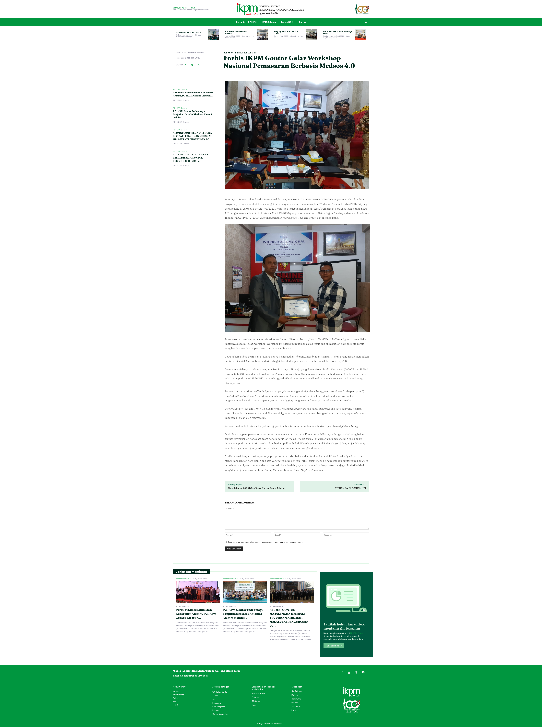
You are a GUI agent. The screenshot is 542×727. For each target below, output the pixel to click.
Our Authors (296, 691)
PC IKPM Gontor (180, 90)
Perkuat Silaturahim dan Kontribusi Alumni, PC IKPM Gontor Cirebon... (193, 94)
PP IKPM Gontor (357, 633)
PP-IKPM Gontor (195, 52)
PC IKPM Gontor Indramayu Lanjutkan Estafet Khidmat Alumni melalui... (192, 114)
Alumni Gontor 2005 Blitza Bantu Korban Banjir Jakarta (256, 488)
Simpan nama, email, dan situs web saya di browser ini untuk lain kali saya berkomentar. (265, 542)
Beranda (228, 53)
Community (296, 699)
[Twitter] (198, 64)
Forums (294, 703)
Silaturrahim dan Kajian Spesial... (236, 32)
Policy (294, 710)
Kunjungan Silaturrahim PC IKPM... (286, 32)
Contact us (257, 697)
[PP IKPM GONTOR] (271, 9)
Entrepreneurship (245, 53)
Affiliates (256, 701)
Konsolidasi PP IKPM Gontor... (189, 32)
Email (254, 705)
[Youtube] (363, 672)
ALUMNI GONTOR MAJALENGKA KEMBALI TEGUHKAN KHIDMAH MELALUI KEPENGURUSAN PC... (192, 136)
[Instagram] (192, 64)
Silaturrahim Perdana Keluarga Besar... (337, 32)
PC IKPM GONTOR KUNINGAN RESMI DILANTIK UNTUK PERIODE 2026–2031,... (191, 157)
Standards (296, 706)
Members (295, 695)
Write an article (258, 693)
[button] (365, 22)
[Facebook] (185, 64)
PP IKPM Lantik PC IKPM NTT (350, 488)
